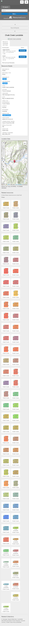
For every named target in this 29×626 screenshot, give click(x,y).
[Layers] (24, 143)
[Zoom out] (4, 158)
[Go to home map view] (3, 162)
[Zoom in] (4, 143)
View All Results (15, 28)
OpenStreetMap (19, 184)
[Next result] (15, 31)
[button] (14, 161)
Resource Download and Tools (5, 43)
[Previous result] (15, 24)
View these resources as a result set (12, 195)
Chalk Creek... (6, 208)
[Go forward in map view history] (3, 164)
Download (22, 50)
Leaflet (8, 184)
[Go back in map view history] (3, 166)
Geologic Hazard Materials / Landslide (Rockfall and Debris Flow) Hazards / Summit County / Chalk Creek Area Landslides (13, 620)
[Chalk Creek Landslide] (14, 39)
